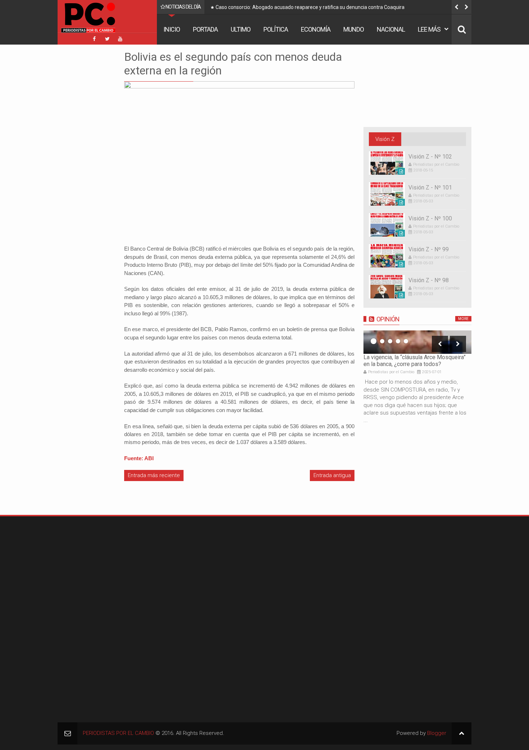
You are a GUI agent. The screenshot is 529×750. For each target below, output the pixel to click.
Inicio (171, 29)
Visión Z (384, 139)
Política (275, 29)
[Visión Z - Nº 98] (387, 286)
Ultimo (240, 29)
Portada (205, 29)
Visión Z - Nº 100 (430, 218)
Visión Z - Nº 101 (430, 187)
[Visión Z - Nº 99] (387, 255)
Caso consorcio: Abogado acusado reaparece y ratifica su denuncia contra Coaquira (310, 7)
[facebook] (94, 39)
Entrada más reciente (154, 475)
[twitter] (107, 39)
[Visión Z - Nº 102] (387, 163)
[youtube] (120, 39)
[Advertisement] (79, 158)
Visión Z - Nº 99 (428, 249)
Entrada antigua (332, 475)
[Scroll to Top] (461, 733)
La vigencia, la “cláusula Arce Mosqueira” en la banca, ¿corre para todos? (414, 360)
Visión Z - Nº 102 (430, 156)
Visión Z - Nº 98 (428, 280)
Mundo (353, 29)
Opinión (387, 319)
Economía (315, 29)
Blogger (436, 733)
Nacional (391, 29)
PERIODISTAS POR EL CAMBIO (118, 733)
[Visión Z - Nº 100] (387, 225)
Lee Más (429, 29)
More (463, 319)
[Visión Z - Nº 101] (387, 194)
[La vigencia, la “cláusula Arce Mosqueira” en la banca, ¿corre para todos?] (417, 342)
